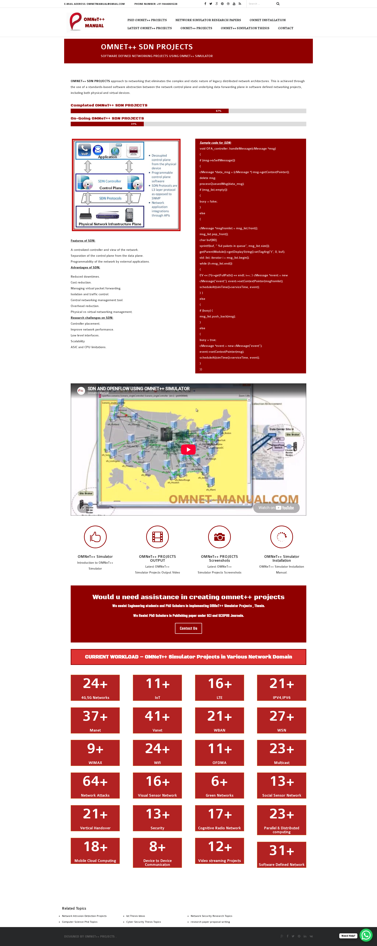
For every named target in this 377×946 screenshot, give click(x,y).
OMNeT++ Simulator (95, 557)
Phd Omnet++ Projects (147, 20)
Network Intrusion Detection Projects (84, 915)
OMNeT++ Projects (196, 28)
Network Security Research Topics (211, 915)
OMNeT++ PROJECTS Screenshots (219, 559)
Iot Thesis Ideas (135, 915)
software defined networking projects (275, 87)
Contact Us (188, 628)
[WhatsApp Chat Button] (366, 935)
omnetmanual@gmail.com (106, 4)
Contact (285, 28)
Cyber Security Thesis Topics (143, 921)
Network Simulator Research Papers (208, 20)
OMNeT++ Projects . (101, 936)
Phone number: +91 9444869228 (155, 4)
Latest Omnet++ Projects (149, 28)
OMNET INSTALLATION (268, 20)
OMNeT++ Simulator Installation (281, 559)
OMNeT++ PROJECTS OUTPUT (157, 559)
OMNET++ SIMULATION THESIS (245, 28)
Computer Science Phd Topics (80, 921)
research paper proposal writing (210, 921)
